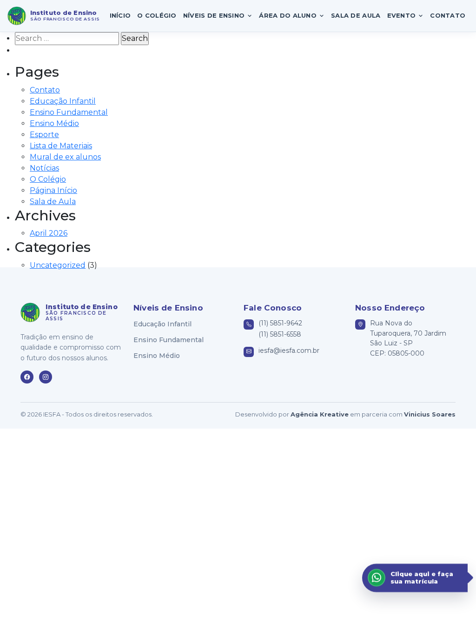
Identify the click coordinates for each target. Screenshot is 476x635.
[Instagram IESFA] (45, 377)
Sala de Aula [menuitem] (355, 15)
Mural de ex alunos (65, 156)
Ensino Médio (54, 123)
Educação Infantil (63, 101)
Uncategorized (58, 265)
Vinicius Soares (430, 414)
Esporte (44, 134)
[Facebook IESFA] (26, 377)
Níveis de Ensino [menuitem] (214, 15)
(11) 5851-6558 (279, 334)
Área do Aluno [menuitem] (287, 15)
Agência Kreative (320, 414)
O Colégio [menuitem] (156, 15)
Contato (45, 90)
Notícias (44, 168)
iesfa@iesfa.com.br (288, 350)
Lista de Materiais (61, 145)
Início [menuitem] (120, 15)
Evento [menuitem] (401, 15)
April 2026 (48, 233)
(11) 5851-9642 (280, 323)
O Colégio (48, 179)
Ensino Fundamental (69, 112)
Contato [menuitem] (447, 15)
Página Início (53, 190)
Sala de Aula (53, 201)
